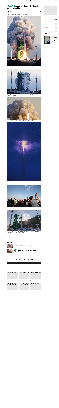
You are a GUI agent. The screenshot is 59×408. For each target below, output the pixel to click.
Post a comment (24, 262)
